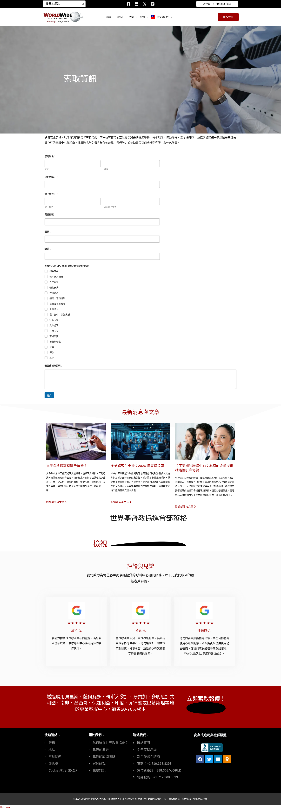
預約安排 (54, 287)
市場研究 (54, 336)
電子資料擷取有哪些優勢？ (66, 466)
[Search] (83, 4)
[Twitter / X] (145, 4)
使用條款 (186, 798)
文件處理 (54, 325)
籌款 (51, 352)
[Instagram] (153, 4)
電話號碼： (51, 214)
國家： (48, 231)
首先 (47, 169)
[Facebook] (128, 4)
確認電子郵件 (110, 207)
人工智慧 (54, 282)
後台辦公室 (55, 341)
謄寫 (51, 347)
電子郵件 (49, 207)
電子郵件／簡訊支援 (59, 314)
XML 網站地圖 (200, 798)
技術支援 (54, 320)
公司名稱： (51, 177)
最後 (106, 169)
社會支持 (54, 331)
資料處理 (54, 293)
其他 (51, 358)
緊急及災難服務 (57, 304)
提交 (49, 395)
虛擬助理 (54, 309)
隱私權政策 (174, 798)
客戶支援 (54, 271)
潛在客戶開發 (56, 276)
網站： (48, 248)
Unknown (5, 807)
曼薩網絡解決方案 (157, 798)
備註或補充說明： (54, 365)
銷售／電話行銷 (57, 298)
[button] (217, 4)
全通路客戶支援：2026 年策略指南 (137, 466)
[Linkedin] (136, 4)
